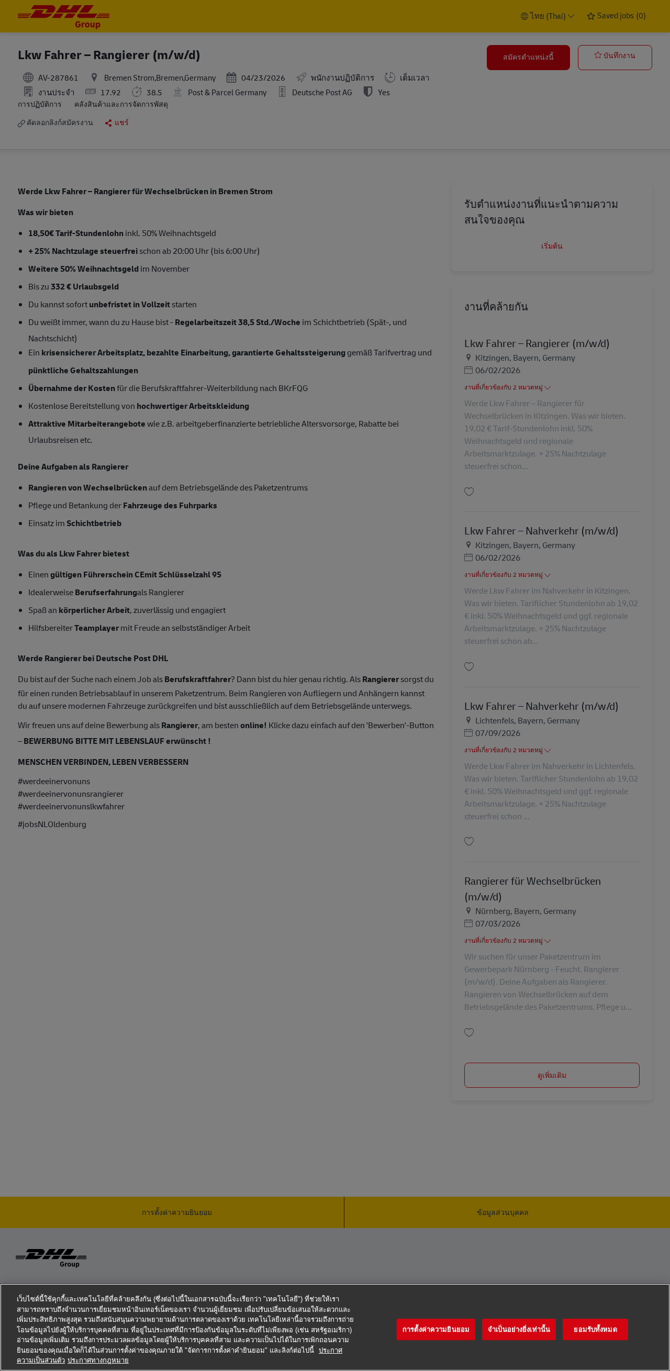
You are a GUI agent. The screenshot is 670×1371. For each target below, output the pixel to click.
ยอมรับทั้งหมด (595, 1329)
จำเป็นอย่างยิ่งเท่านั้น (519, 1329)
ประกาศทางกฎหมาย (98, 1360)
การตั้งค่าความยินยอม (436, 1329)
